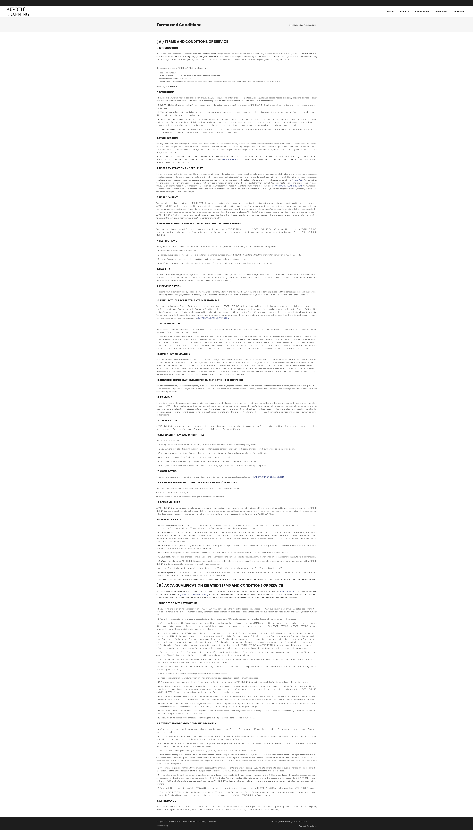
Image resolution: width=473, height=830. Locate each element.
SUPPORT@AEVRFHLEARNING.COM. (286, 186)
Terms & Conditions (308, 826)
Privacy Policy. (298, 180)
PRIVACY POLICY (228, 159)
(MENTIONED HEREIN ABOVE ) (194, 594)
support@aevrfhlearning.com (284, 821)
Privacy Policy (162, 825)
